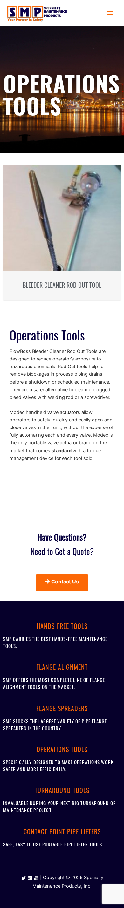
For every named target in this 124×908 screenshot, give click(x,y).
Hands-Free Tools (62, 626)
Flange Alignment (62, 667)
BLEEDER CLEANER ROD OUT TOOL (62, 285)
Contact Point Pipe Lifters (62, 831)
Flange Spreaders (62, 708)
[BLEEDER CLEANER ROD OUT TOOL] (62, 218)
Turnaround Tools (62, 790)
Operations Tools (62, 749)
